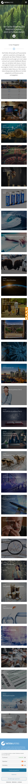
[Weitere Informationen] (14, 36)
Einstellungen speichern (14, 778)
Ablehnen (14, 774)
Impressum (19, 782)
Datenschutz (8, 782)
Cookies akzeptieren (14, 770)
